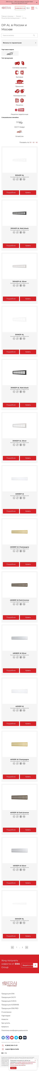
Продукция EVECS (8, 1001)
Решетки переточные (19, 114)
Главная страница (7, 16)
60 (33, 142)
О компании (6, 1012)
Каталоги (5, 1027)
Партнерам (5, 1016)
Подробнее (11, 192)
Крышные (19, 86)
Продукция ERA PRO (9, 1008)
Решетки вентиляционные (10, 18)
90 (37, 142)
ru (2, 1053)
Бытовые (19, 77)
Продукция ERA (7, 994)
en (6, 1053)
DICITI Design (19, 127)
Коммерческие (19, 96)
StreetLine (19, 136)
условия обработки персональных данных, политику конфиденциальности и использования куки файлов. (23, 1063)
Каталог (18, 16)
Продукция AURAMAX (10, 1005)
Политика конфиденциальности (14, 1030)
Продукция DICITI (8, 997)
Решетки (19, 105)
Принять (13, 1068)
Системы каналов (19, 68)
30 (30, 142)
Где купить (5, 1023)
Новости (4, 1019)
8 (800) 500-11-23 (20, 8)
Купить (28, 192)
